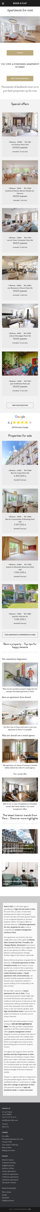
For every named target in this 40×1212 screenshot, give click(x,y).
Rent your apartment (20, 78)
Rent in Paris (6, 1147)
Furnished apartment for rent (12, 1139)
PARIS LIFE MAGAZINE (9, 1188)
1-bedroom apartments (10, 1174)
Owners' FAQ (7, 1142)
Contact (5, 1124)
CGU (29, 1209)
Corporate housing (8, 1162)
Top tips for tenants (9, 1182)
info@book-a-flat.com (10, 1120)
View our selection (20, 405)
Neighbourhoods (8, 1165)
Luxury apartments (9, 1171)
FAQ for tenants (8, 1160)
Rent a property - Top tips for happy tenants (20, 645)
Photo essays (6, 1192)
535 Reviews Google (20, 427)
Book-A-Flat (20, 3)
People (4, 1195)
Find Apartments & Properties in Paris (20, 635)
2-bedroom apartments (10, 1177)
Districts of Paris (8, 1168)
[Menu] (4, 3)
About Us (5, 1126)
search (20, 53)
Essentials (5, 1197)
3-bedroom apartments (10, 1180)
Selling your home (8, 1150)
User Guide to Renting (10, 1144)
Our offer (5, 1136)
